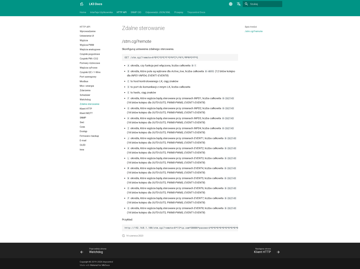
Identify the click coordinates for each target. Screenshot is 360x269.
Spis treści (251, 26)
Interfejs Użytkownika (101, 12)
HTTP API (122, 12)
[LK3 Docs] (81, 4)
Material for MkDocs (100, 265)
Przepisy (178, 12)
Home (83, 12)
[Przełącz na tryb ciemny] (230, 4)
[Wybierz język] (238, 4)
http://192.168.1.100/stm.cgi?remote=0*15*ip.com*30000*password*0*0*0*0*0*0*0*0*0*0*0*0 (181, 227)
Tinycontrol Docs (196, 12)
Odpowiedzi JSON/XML (157, 12)
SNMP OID (136, 12)
